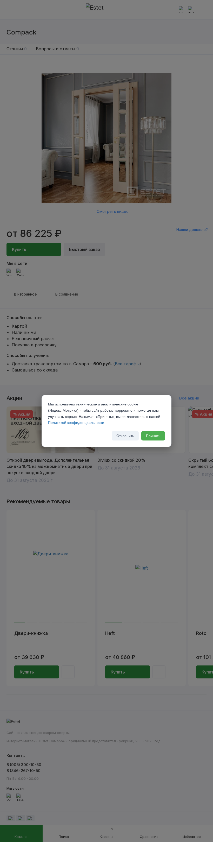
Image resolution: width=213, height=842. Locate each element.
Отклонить (125, 436)
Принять (153, 436)
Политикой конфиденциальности (76, 423)
